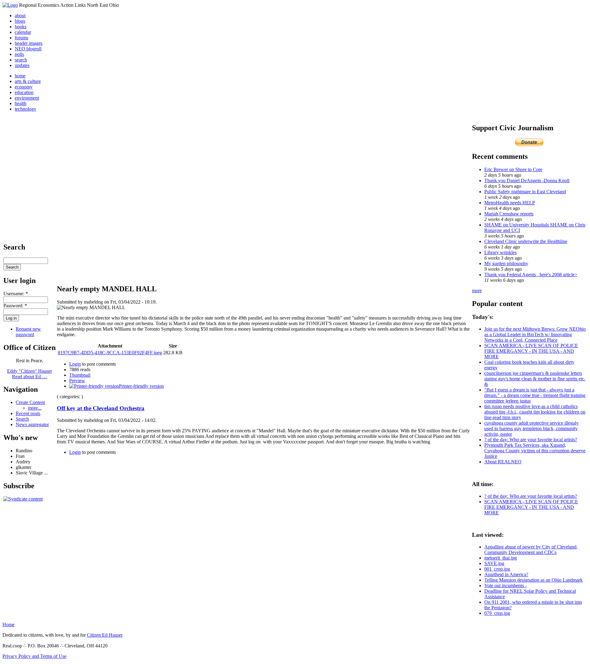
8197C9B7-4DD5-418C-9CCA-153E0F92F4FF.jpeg (110, 352)
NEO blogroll (28, 48)
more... (34, 408)
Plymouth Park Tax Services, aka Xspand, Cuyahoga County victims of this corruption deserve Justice (534, 450)
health (20, 103)
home (20, 75)
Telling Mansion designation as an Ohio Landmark (533, 580)
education (24, 92)
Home (8, 624)
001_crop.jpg (497, 569)
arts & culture (28, 81)
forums (21, 37)
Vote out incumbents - (505, 585)
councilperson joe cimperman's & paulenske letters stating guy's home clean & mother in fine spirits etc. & (534, 379)
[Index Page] (10, 5)
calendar (23, 32)
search (21, 59)
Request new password (28, 331)
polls (19, 54)
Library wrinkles (500, 252)
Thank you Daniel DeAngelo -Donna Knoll (526, 180)
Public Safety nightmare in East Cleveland (525, 191)
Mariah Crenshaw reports (508, 213)
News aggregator (32, 424)
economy (24, 86)
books (20, 26)
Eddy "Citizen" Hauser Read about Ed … (29, 373)
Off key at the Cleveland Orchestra (100, 408)
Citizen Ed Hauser (105, 635)
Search (22, 419)
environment (27, 97)
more (477, 290)
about (20, 15)
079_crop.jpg (497, 613)
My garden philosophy (506, 263)
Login (75, 364)
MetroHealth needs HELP (509, 202)
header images (28, 43)
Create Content (30, 402)
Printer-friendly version (141, 386)
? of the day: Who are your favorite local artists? (530, 439)
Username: (15, 293)
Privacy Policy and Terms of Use (34, 656)
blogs (20, 21)
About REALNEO (502, 461)
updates (22, 65)
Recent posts (28, 413)
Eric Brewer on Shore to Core (513, 169)
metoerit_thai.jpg (500, 557)
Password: (15, 305)
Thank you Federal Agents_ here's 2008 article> (530, 274)
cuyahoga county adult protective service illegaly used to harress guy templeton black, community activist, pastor (531, 428)
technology (25, 109)
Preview (77, 380)
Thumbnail (79, 375)
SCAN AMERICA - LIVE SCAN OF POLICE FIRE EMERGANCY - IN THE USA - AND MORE (531, 351)
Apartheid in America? (506, 574)
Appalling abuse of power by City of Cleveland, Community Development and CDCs (531, 549)
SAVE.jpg (494, 563)
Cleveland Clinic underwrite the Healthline (525, 241)
